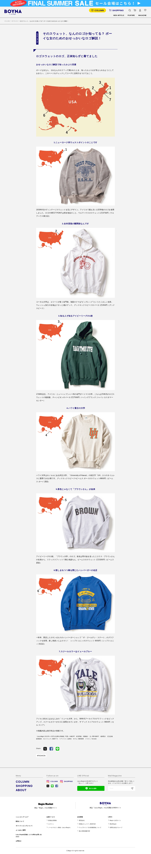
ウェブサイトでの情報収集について (90, 827)
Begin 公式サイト (115, 820)
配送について (20, 821)
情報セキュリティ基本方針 (87, 824)
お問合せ (18, 841)
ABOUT (21, 790)
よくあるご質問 (21, 830)
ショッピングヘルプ (22, 817)
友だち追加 (92, 788)
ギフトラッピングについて (24, 826)
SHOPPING (118, 10)
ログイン (51, 824)
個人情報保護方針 (84, 831)
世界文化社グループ (116, 827)
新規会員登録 (52, 820)
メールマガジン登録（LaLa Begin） (59, 827)
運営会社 (82, 820)
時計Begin (113, 824)
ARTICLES (15, 21)
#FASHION (41, 756)
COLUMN (99, 10)
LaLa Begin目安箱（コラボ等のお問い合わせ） (29, 835)
